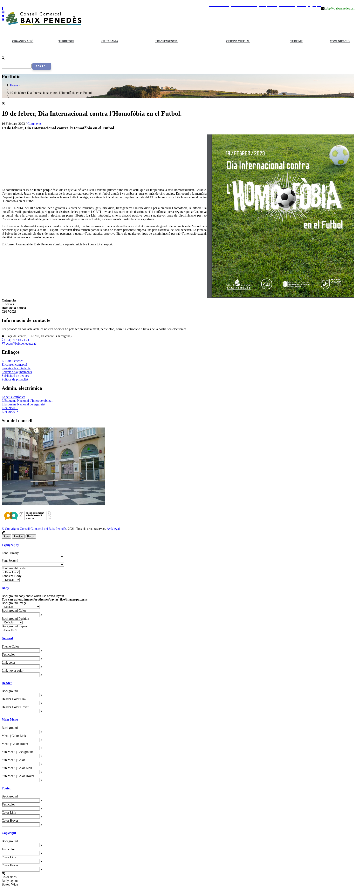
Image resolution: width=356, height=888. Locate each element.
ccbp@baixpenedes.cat (20, 343)
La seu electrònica (13, 397)
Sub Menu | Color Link (17, 768)
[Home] (44, 24)
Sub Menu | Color (13, 760)
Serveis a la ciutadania (16, 368)
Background (10, 691)
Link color (8, 662)
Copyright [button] (9, 833)
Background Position (15, 618)
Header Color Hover (15, 707)
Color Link (9, 812)
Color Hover (10, 820)
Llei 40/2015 (10, 411)
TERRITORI (66, 41)
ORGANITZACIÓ (22, 41)
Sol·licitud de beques (15, 375)
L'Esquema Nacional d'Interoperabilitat (27, 400)
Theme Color (10, 646)
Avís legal (113, 528)
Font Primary (10, 553)
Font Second (10, 560)
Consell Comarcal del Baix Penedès (43, 528)
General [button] (7, 638)
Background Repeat (15, 626)
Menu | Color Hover (15, 743)
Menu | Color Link (14, 735)
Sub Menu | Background (18, 752)
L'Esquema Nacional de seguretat (23, 404)
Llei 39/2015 (10, 408)
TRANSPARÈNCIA (166, 41)
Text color (8, 654)
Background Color (14, 610)
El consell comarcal (14, 364)
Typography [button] (10, 544)
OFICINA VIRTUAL (238, 41)
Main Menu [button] (10, 719)
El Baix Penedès (12, 361)
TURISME (296, 41)
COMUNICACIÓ (340, 41)
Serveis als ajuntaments (17, 372)
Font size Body (11, 576)
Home (14, 85)
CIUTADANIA (109, 41)
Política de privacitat (15, 379)
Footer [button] (6, 788)
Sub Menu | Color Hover (18, 776)
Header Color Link (14, 699)
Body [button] (5, 588)
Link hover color (12, 670)
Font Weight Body (14, 568)
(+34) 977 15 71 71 (16, 340)
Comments (34, 123)
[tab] (178, 545)
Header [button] (7, 683)
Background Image (14, 603)
